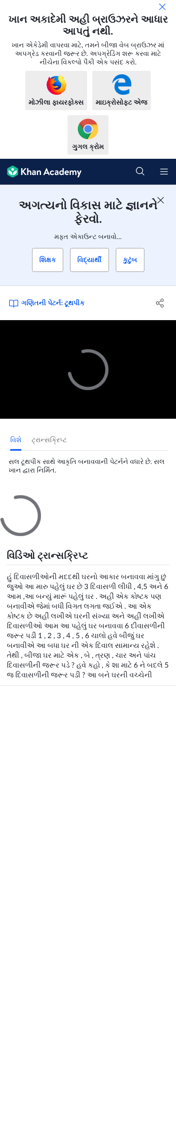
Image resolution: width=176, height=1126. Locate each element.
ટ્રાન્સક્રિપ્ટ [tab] (49, 440)
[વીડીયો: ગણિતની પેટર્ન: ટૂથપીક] (88, 369)
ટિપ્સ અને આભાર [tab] (57, 502)
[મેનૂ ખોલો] (164, 171)
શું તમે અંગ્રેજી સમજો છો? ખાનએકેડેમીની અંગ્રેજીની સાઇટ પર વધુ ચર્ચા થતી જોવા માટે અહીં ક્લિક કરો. (92, 672)
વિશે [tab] (15, 440)
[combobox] (88, 604)
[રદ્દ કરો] (162, 7)
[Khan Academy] (41, 171)
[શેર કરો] (160, 303)
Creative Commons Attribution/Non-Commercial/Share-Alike (73, 859)
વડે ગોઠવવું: (27, 604)
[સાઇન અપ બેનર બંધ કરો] (160, 200)
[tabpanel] (88, 463)
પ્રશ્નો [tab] (16, 502)
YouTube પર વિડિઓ (29, 872)
